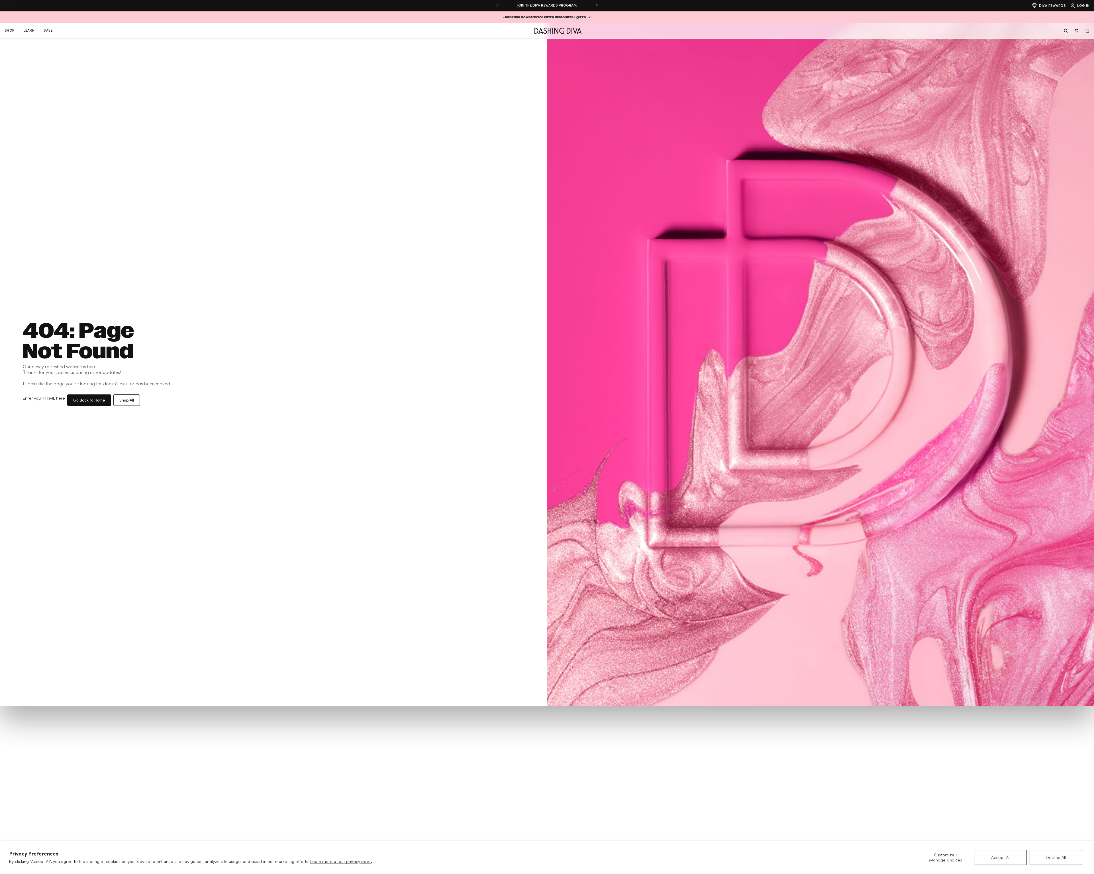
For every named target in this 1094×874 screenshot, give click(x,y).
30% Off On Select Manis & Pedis (547, 5)
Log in (1083, 5)
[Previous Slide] (497, 5)
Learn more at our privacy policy (341, 861)
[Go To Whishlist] (1077, 31)
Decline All (1056, 857)
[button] (547, 17)
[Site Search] (1066, 31)
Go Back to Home (89, 400)
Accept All (1000, 857)
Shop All (126, 400)
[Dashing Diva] (557, 31)
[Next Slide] (597, 5)
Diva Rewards (1052, 5)
